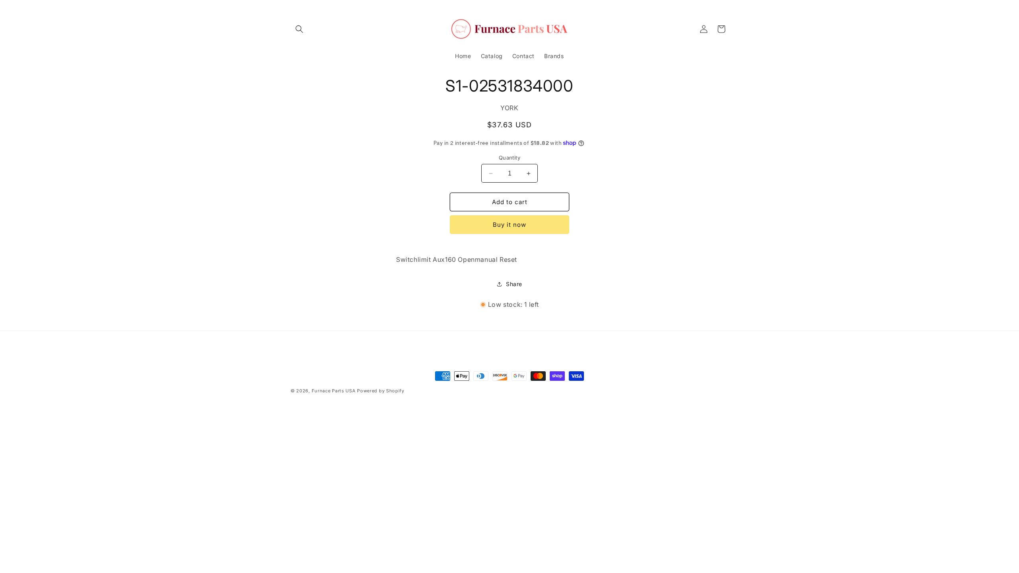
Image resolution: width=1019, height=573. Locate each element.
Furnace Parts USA (334, 391)
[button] (299, 29)
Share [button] (514, 284)
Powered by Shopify (380, 391)
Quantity (509, 157)
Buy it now (509, 224)
